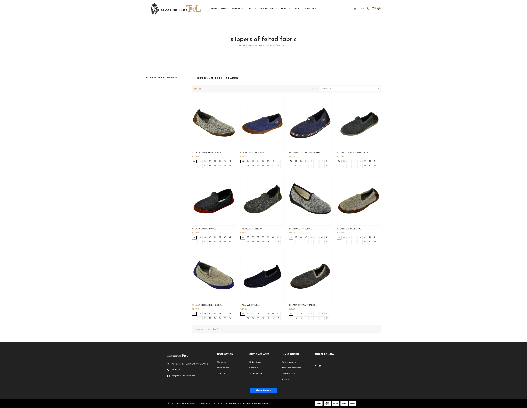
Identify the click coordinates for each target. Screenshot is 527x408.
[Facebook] (315, 366)
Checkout (253, 368)
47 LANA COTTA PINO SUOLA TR (352, 153)
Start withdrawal (263, 390)
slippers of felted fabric (162, 78)
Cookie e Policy (288, 374)
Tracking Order (256, 374)
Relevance (351, 88)
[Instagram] (320, 366)
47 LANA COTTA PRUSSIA (252, 153)
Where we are (223, 368)
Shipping (285, 379)
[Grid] (195, 88)
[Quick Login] (366, 9)
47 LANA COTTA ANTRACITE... (303, 305)
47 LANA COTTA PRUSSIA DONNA (305, 153)
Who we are (222, 362)
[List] (200, 88)
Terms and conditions (291, 368)
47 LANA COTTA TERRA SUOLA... (207, 153)
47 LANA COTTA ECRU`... (300, 229)
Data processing (289, 362)
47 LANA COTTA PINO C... (204, 229)
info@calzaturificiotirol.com (184, 376)
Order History (255, 362)
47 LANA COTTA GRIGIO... (349, 229)
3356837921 (177, 370)
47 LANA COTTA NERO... (252, 229)
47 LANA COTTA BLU (250, 305)
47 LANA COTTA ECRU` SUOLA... (207, 305)
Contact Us (221, 374)
